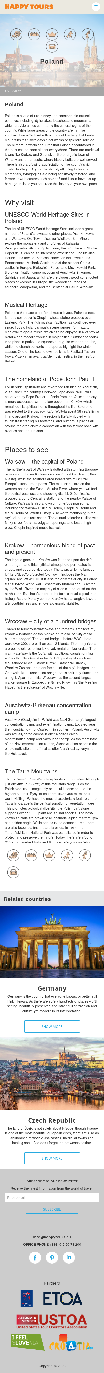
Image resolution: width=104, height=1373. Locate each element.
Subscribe (52, 1209)
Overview (13, 91)
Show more (52, 1026)
